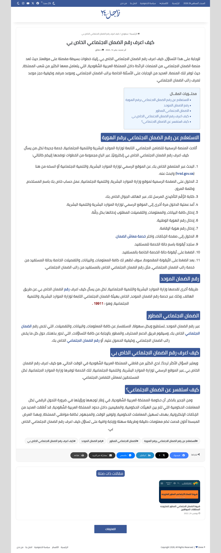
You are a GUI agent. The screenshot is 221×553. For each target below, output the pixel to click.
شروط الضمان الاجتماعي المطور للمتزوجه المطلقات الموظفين (180, 507)
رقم (67, 289)
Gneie (200, 547)
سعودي (124, 34)
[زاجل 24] (110, 14)
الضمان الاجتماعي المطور (172, 110)
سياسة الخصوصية (148, 3)
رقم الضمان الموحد (176, 105)
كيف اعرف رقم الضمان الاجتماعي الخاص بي (160, 116)
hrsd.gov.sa (184, 173)
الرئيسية (175, 3)
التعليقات (110, 529)
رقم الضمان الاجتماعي (83, 340)
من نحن (123, 3)
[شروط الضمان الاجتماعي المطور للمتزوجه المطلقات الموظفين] (179, 491)
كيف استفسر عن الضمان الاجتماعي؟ (165, 121)
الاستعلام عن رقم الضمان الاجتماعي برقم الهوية (157, 99)
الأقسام (164, 3)
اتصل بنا (133, 3)
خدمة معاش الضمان (131, 236)
